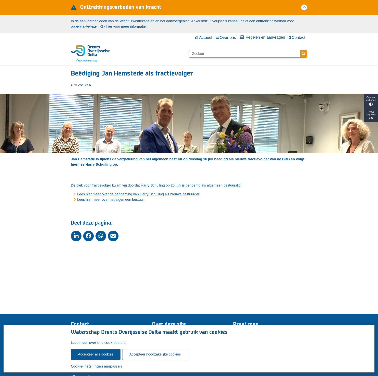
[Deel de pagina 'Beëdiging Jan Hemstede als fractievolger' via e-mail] (113, 236)
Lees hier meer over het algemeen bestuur (110, 200)
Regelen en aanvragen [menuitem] (265, 37)
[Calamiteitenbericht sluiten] (304, 7)
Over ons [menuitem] (228, 37)
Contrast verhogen (371, 99)
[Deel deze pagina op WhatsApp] (100, 236)
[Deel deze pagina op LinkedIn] (76, 236)
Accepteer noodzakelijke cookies (155, 354)
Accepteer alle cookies (95, 354)
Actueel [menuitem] (205, 37)
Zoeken (303, 53)
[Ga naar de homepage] (90, 53)
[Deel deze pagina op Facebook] (88, 236)
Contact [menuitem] (298, 37)
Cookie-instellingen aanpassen (96, 366)
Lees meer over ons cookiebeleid (98, 342)
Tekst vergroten (371, 113)
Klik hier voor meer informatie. (123, 26)
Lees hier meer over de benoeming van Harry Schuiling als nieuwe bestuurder (138, 194)
